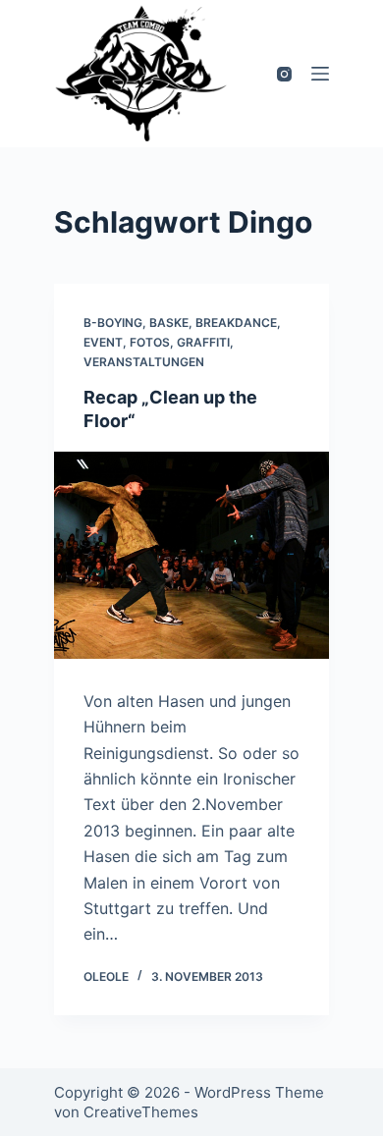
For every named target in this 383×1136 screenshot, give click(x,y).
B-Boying (112, 322)
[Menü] (320, 73)
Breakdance (236, 322)
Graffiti (203, 342)
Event (103, 342)
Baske (169, 322)
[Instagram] (284, 74)
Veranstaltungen (143, 361)
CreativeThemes (140, 1112)
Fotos (150, 342)
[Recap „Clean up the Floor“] (192, 555)
